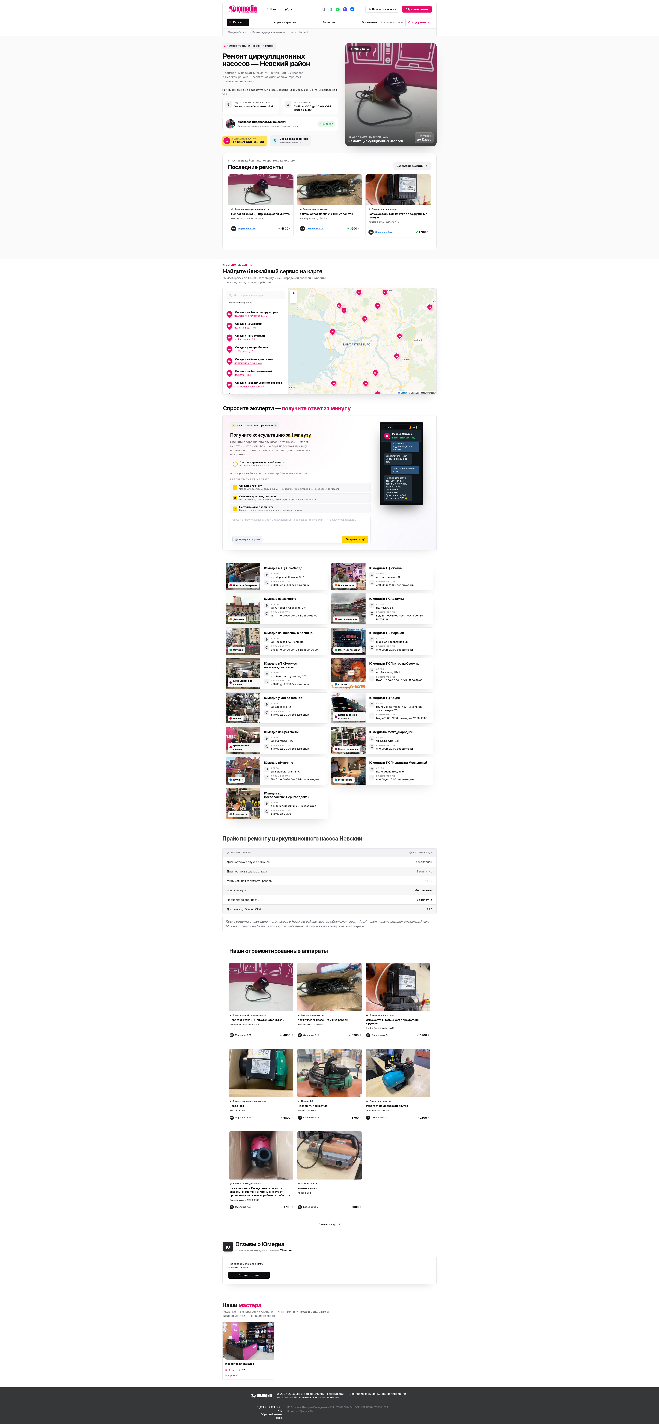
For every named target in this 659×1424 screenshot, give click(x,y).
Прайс (278, 1417)
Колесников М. (311, 1207)
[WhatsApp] (338, 9)
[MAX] (345, 9)
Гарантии (329, 22)
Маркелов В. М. (247, 228)
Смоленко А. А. (315, 228)
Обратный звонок (417, 9)
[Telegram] (330, 9)
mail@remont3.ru (305, 1411)
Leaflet (403, 392)
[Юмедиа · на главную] (242, 9)
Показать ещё (327, 1224)
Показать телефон (384, 9)
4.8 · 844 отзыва (393, 22)
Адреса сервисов (285, 22)
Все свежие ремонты (410, 165)
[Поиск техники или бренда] (323, 9)
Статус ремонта (418, 22)
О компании (369, 22)
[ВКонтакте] (352, 9)
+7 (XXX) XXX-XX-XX (268, 1408)
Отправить (353, 539)
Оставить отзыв (249, 1275)
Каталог (238, 22)
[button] (339, 305)
